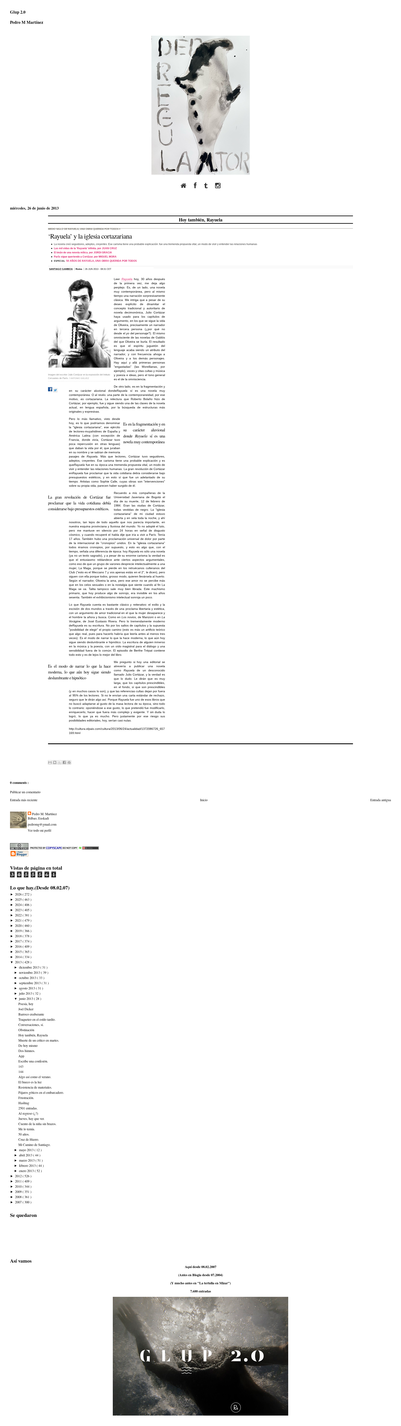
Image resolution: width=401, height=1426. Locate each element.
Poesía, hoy (25, 1004)
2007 (19, 1202)
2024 (19, 904)
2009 (19, 1191)
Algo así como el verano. (34, 1077)
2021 (19, 920)
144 (20, 1071)
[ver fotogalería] (79, 323)
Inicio (204, 800)
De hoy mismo (28, 1045)
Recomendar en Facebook (50, 389)
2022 (19, 915)
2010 (19, 1186)
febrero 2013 (28, 1165)
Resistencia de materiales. (35, 1087)
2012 (19, 1176)
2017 (19, 941)
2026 (19, 894)
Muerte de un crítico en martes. (38, 1040)
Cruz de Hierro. (28, 1139)
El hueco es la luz (30, 1082)
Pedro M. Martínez (44, 814)
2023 (19, 910)
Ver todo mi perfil (39, 830)
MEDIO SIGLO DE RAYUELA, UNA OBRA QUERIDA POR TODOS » (84, 229)
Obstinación (26, 1030)
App (21, 1056)
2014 (19, 957)
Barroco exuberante (31, 1014)
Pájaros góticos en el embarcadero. (41, 1092)
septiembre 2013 (30, 983)
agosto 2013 (27, 988)
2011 (19, 1181)
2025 (19, 899)
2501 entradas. (28, 1108)
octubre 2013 (28, 977)
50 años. (23, 1134)
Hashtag (23, 1103)
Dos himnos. (26, 1050)
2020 (19, 925)
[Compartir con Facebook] (64, 762)
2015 (19, 951)
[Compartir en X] (59, 762)
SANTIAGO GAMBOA (61, 269)
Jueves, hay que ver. (31, 1118)
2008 (19, 1197)
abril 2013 (26, 1155)
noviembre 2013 (30, 972)
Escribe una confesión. (33, 1061)
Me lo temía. (26, 1129)
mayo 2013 (26, 1150)
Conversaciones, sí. (31, 1024)
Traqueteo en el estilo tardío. (37, 1019)
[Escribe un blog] (55, 762)
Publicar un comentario (25, 792)
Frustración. (26, 1097)
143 (20, 1066)
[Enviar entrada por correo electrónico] (48, 753)
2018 (19, 936)
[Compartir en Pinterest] (69, 762)
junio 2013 (26, 998)
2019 (19, 930)
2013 (19, 962)
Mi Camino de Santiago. (34, 1144)
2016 (19, 946)
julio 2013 (26, 993)
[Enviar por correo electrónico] (50, 762)
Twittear (55, 390)
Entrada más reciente (23, 800)
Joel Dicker (25, 1009)
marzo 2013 (27, 1160)
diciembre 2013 (29, 967)
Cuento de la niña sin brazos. (37, 1124)
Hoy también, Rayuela (200, 219)
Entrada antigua (380, 800)
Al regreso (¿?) (28, 1113)
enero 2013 (27, 1170)
